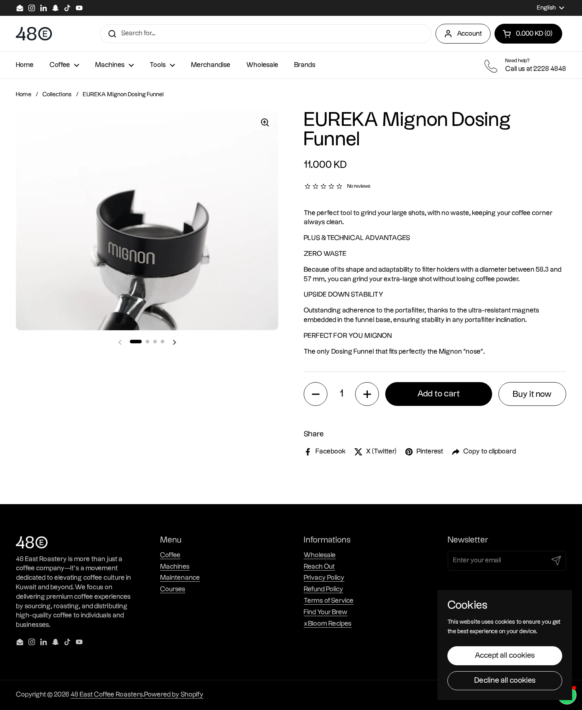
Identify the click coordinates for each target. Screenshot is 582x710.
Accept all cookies (505, 655)
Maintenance (180, 578)
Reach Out (319, 566)
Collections (57, 94)
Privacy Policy (324, 578)
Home (23, 94)
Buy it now (532, 394)
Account (469, 33)
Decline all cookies (505, 680)
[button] (528, 34)
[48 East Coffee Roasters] (34, 34)
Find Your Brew (326, 612)
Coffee (170, 555)
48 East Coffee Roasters (106, 694)
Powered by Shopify (174, 694)
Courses (172, 589)
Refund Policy (323, 589)
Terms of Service (329, 601)
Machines (175, 566)
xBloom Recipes (328, 624)
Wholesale (320, 555)
